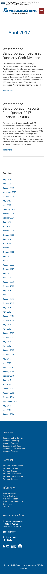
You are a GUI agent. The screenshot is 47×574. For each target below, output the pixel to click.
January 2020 (8, 299)
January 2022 (8, 265)
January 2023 (8, 248)
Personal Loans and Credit (14, 476)
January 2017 (8, 350)
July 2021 (7, 273)
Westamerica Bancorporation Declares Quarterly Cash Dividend (22, 53)
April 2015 (7, 384)
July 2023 (7, 239)
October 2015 (8, 376)
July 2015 (7, 380)
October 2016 (8, 354)
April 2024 (7, 226)
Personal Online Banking (13, 466)
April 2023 (7, 243)
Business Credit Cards (12, 446)
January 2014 (8, 414)
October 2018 (8, 320)
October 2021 (8, 269)
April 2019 (7, 312)
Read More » (8, 90)
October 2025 (8, 196)
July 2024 (7, 222)
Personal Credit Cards (12, 474)
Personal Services (10, 479)
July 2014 (7, 406)
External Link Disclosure (13, 501)
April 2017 (7, 346)
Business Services (10, 451)
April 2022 (7, 260)
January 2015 (8, 393)
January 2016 (8, 371)
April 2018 (7, 329)
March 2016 (8, 367)
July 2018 (7, 324)
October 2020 (8, 286)
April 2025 (7, 205)
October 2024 (8, 218)
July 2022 (7, 256)
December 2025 (9, 192)
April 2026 (7, 184)
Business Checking (11, 441)
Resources (7, 504)
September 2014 (10, 401)
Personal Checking (10, 468)
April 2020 (7, 295)
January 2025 (8, 214)
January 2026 (8, 188)
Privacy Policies (9, 493)
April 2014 (7, 410)
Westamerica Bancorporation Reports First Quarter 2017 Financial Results (21, 110)
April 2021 (7, 278)
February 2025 (9, 209)
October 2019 (8, 303)
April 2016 (7, 363)
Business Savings (10, 443)
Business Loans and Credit (14, 448)
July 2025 (7, 201)
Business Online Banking (13, 438)
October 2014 (8, 397)
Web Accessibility (10, 499)
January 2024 (8, 231)
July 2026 (7, 179)
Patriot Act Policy (10, 496)
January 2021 (8, 282)
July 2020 (7, 290)
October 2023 (8, 235)
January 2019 (8, 316)
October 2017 (8, 337)
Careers (6, 507)
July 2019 (7, 307)
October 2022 (8, 252)
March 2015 (8, 389)
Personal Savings (10, 471)
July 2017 (7, 342)
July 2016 (7, 359)
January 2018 (8, 333)
